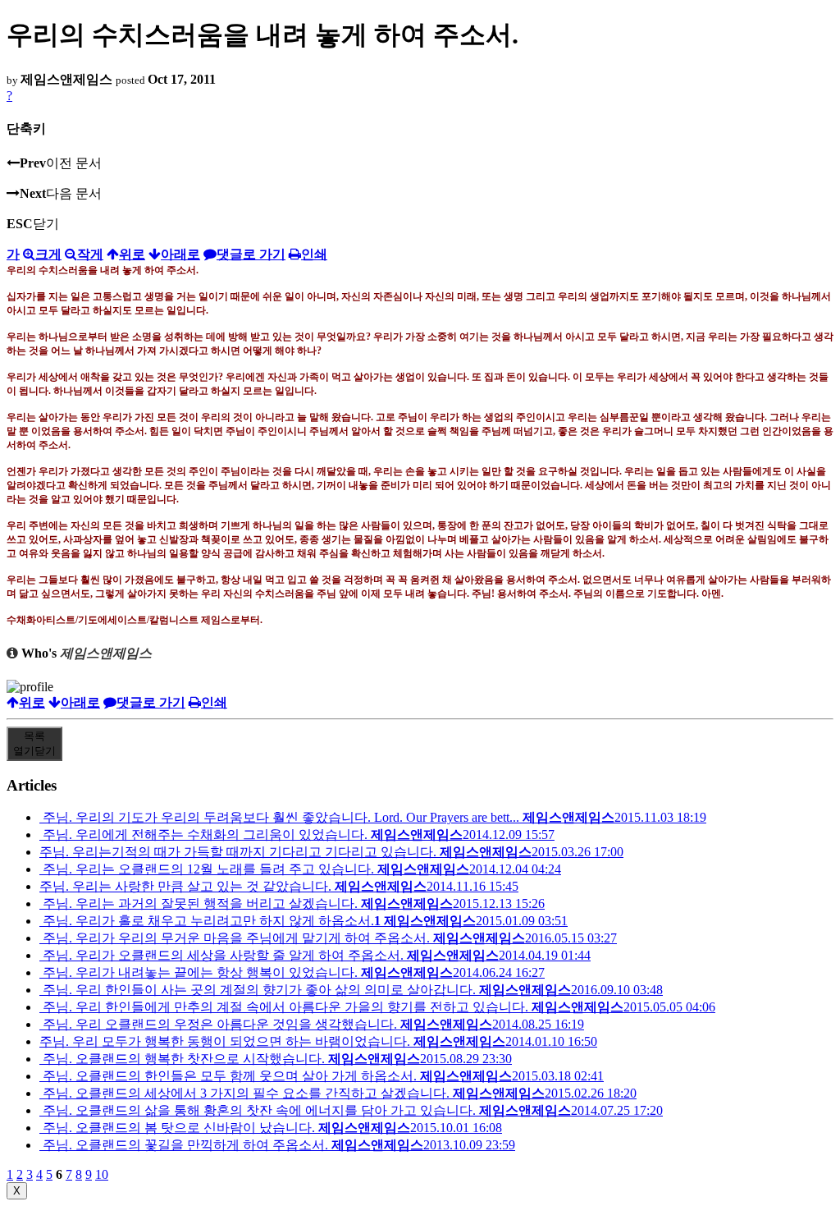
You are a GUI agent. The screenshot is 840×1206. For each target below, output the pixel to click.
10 (101, 1174)
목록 (34, 743)
